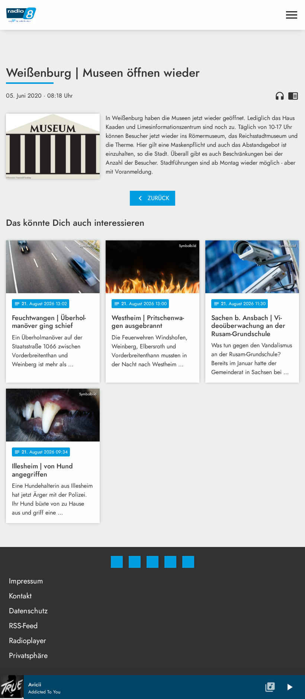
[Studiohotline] (170, 562)
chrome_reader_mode (293, 96)
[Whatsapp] (152, 562)
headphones (279, 96)
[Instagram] (135, 562)
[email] (188, 562)
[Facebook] (117, 562)
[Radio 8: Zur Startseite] (143, 14)
